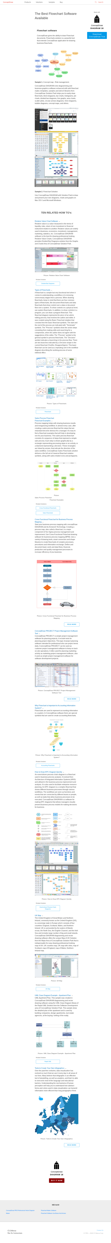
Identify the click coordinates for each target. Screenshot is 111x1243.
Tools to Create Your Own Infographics (49, 1068)
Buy (61, 2)
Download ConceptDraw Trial (97, 35)
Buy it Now (56, 1180)
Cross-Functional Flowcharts (47, 508)
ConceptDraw (8, 2)
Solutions (39, 2)
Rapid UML (48, 1061)
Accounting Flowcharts (48, 765)
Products (27, 2)
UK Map (38, 915)
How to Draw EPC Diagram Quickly (48, 772)
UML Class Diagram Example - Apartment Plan (53, 995)
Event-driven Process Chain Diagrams (48, 908)
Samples (52, 2)
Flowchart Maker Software (48, 1210)
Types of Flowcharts (42, 290)
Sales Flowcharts (48, 513)
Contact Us (100, 1230)
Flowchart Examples (44, 419)
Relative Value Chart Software (46, 221)
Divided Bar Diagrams (47, 283)
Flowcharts (48, 411)
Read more (71, 624)
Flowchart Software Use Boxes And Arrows (53, 1213)
